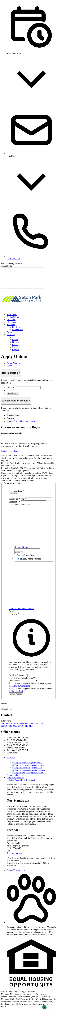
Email (12, 611)
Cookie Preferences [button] (15, 777)
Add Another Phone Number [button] (21, 608)
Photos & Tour (13, 317)
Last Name (14, 502)
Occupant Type (16, 491)
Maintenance (17, 329)
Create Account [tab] (13, 363)
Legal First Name (17, 499)
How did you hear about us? (22, 678)
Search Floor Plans (9, 451)
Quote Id (10, 387)
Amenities (11, 319)
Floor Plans (12, 314)
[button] (31, 664)
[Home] (21, 307)
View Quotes (13, 393)
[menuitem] (31, 314)
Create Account (16, 694)
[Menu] (2, 310)
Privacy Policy (18, 691)
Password (11, 418)
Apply (9, 332)
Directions (11, 322)
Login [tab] (9, 365)
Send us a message (15, 853)
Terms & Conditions (21, 686)
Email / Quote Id (14, 415)
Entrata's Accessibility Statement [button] (21, 780)
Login (10, 421)
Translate (11, 334)
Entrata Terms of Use (16, 870)
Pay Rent (16, 327)
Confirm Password (18, 675)
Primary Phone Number (30, 559)
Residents (11, 324)
